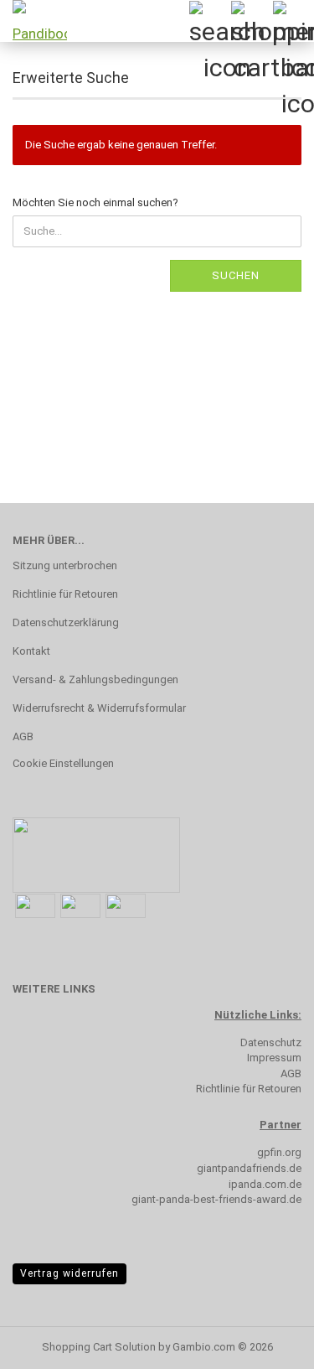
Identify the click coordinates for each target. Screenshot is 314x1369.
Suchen (236, 275)
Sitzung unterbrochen (65, 565)
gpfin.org (279, 1152)
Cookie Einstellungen (63, 763)
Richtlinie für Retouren (65, 594)
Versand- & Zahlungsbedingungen (95, 679)
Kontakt (31, 651)
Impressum (274, 1057)
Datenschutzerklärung (66, 622)
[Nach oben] (268, 1344)
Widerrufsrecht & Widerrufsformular (99, 708)
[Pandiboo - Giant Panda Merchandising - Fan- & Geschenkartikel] (33, 21)
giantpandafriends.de (249, 1168)
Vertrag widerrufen (69, 1273)
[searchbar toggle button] (209, 21)
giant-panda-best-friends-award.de (216, 1199)
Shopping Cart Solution (99, 1346)
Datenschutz (270, 1042)
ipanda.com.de (265, 1184)
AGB (23, 736)
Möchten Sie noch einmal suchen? (95, 202)
